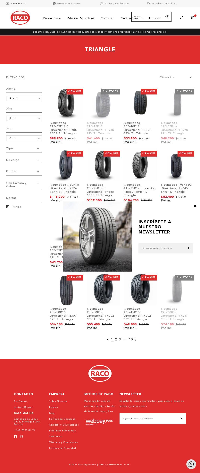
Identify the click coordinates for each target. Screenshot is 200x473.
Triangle (16, 207)
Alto (9, 108)
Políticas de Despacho (62, 419)
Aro (9, 128)
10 (131, 339)
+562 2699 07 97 (25, 430)
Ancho (10, 88)
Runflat (11, 171)
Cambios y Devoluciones (64, 425)
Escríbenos (20, 401)
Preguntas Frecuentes (62, 431)
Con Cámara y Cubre (16, 185)
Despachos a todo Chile (163, 3)
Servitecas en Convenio (69, 3)
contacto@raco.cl (18, 3)
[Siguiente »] (136, 340)
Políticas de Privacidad (62, 448)
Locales (53, 407)
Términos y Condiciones (63, 442)
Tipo (9, 148)
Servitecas (55, 437)
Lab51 (127, 465)
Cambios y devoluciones (116, 3)
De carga (12, 160)
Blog (52, 413)
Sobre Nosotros (58, 401)
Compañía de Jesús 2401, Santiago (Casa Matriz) (27, 422)
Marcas (11, 198)
